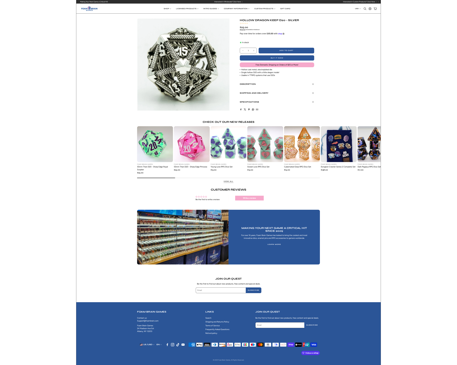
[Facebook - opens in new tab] (167, 344)
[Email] (257, 109)
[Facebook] (241, 109)
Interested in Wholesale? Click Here (227, 2)
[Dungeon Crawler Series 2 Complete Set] (339, 144)
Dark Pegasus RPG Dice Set (369, 167)
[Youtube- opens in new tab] (183, 344)
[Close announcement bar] (378, 2)
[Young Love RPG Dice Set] (228, 144)
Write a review (249, 198)
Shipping (242, 29)
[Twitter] (245, 109)
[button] (364, 8)
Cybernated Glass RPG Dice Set (297, 167)
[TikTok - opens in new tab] (177, 344)
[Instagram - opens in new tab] (172, 344)
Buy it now (277, 58)
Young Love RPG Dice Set (222, 167)
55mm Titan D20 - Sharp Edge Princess (190, 167)
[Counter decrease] (243, 50)
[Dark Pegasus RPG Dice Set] (375, 144)
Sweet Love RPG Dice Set (258, 167)
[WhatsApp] (253, 109)
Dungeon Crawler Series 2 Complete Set (338, 167)
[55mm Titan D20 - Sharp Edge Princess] (192, 144)
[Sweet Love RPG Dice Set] (265, 144)
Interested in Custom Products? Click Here (359, 2)
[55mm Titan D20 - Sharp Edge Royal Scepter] (155, 144)
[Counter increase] (254, 50)
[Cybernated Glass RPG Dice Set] (302, 144)
